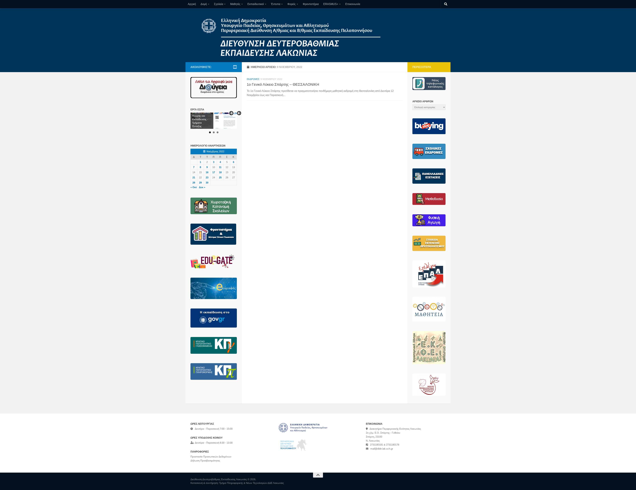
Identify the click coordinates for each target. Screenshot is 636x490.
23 (207, 177)
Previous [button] (239, 113)
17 (213, 172)
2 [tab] (214, 132)
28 (193, 182)
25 (220, 177)
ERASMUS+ (330, 4)
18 (220, 172)
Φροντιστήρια (311, 4)
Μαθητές (235, 4)
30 (207, 182)
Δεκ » (202, 187)
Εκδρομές (253, 79)
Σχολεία (218, 4)
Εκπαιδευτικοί (255, 4)
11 (220, 167)
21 (193, 177)
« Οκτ (193, 187)
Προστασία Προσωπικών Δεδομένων (210, 456)
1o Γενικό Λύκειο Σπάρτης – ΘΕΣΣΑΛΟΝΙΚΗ (283, 84)
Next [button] (231, 113)
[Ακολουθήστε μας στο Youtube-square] (235, 67)
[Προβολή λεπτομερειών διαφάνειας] (225, 121)
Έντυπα (275, 4)
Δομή (204, 4)
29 (200, 182)
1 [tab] (210, 132)
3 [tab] (217, 132)
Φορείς (291, 4)
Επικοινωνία (352, 4)
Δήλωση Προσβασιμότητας (205, 460)
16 (207, 172)
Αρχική (192, 4)
